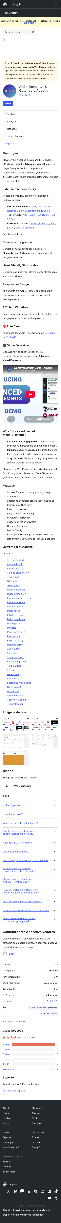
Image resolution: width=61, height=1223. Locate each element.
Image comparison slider (19, 598)
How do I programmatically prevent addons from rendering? (19, 870)
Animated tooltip (15, 564)
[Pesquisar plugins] (33, 32)
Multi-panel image (16, 619)
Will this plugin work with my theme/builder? (25, 860)
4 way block (13, 577)
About (6, 1108)
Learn (6, 1132)
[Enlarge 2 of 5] (54, 720)
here (21, 234)
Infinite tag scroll (15, 615)
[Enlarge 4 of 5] (54, 737)
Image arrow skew (16, 593)
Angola (13, 1184)
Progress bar (13, 636)
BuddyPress (10, 1171)
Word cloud (13, 691)
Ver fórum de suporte (14, 1090)
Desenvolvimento (15, 136)
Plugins (35, 1118)
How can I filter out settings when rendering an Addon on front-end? (21, 891)
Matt (7, 1161)
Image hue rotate (16, 602)
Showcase (37, 1108)
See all (54, 1069)
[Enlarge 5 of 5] (25, 754)
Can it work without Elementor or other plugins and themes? (19, 832)
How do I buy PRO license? (17, 842)
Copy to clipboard (16, 699)
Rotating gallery (15, 644)
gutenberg (52, 1008)
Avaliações (11, 121)
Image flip (12, 678)
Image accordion (16, 589)
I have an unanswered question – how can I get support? (19, 920)
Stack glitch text (15, 657)
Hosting (7, 1118)
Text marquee (14, 665)
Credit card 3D (15, 687)
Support (7, 1137)
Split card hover (15, 695)
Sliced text (12, 653)
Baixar (8, 103)
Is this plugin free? (12, 805)
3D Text (11, 219)
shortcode (45, 1013)
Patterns (36, 1123)
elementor (41, 1008)
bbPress (8, 1166)
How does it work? (13, 814)
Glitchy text (13, 581)
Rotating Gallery (15, 210)
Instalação (11, 128)
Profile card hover (16, 632)
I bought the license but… (16, 851)
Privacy (7, 1123)
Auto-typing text (15, 568)
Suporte (10, 143)
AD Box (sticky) (15, 560)
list (13, 553)
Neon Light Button (39, 223)
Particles (11, 627)
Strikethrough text (16, 661)
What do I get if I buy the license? (20, 823)
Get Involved (39, 1132)
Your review (9, 1069)
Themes (36, 1113)
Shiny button (13, 648)
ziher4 (27, 95)
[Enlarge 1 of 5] (25, 720)
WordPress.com (12, 1156)
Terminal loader (15, 704)
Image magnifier (15, 606)
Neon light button (16, 623)
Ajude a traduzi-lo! (30, 23)
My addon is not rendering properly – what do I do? (17, 880)
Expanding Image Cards (37, 210)
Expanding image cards (19, 682)
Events (35, 1137)
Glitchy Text (48, 215)
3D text (11, 670)
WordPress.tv (11, 1147)
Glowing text (13, 585)
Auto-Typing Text (32, 215)
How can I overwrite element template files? (26, 910)
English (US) (52, 1001)
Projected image (15, 640)
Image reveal (13, 610)
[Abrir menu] (56, 4)
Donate (37, 1142)
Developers (9, 1142)
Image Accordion (41, 206)
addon (32, 1008)
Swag (36, 1147)
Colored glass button (18, 572)
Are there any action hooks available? (22, 901)
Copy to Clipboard (25, 227)
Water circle (13, 674)
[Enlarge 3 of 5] (25, 737)
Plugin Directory (10, 13)
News (6, 1113)
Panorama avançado (14, 1021)
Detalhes (10, 114)
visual (54, 1013)
